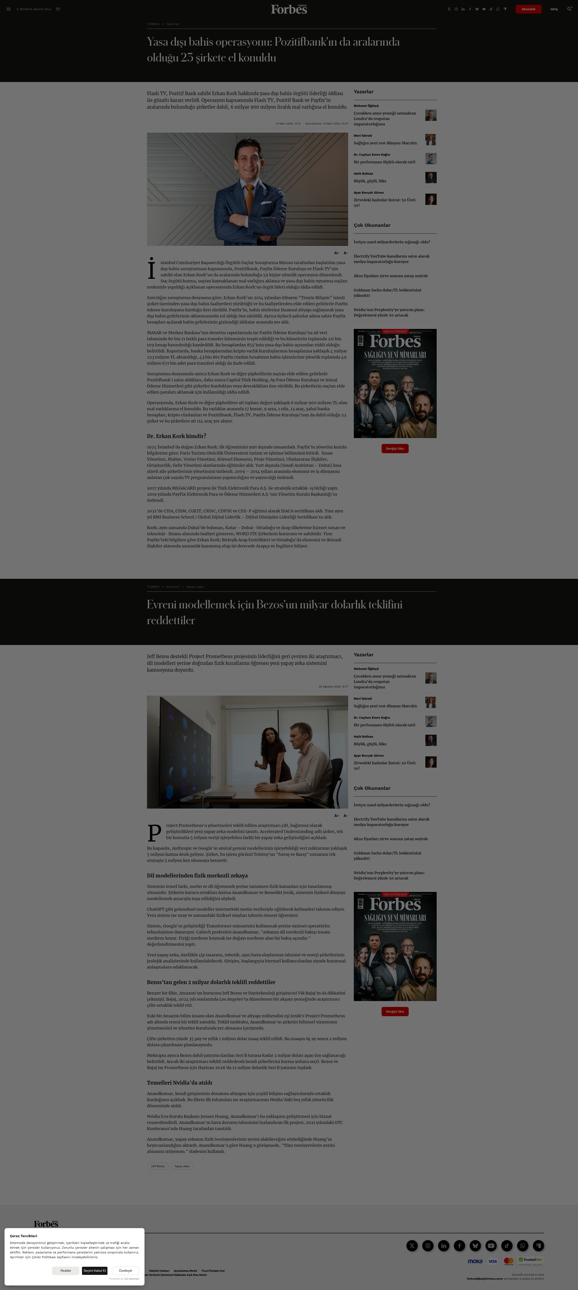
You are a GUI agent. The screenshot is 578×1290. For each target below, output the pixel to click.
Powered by (124, 1278)
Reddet (66, 1270)
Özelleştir (125, 1270)
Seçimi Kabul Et (95, 1270)
